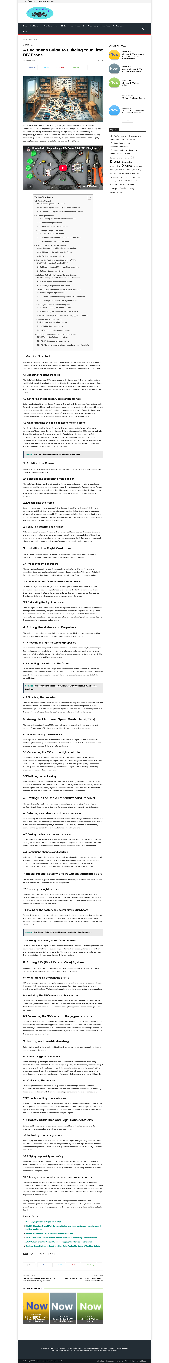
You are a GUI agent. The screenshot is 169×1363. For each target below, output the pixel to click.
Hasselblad (114, 177)
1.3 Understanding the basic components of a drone (61, 212)
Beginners (33, 1254)
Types (121, 192)
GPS (138, 173)
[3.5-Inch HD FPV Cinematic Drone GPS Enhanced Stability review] (36, 1308)
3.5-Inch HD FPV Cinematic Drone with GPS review (133, 112)
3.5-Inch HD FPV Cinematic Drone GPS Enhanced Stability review (36, 1319)
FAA (111, 173)
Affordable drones (128, 139)
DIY (40, 1254)
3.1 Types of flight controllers (52, 233)
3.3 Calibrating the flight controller (54, 241)
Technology (114, 192)
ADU (117, 136)
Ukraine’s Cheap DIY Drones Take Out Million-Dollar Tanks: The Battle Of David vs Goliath (63, 1246)
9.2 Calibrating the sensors (51, 326)
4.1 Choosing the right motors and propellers (58, 248)
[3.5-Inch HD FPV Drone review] (90, 1308)
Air (137, 150)
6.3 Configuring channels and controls (55, 286)
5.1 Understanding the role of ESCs (54, 263)
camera (127, 154)
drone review (115, 166)
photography (138, 181)
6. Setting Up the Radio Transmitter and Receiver (56, 275)
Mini (125, 181)
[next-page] (28, 1327)
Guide (52, 1254)
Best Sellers (36, 1314)
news (130, 181)
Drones (45, 1254)
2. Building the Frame (45, 216)
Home (25, 40)
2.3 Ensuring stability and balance (54, 227)
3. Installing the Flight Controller (49, 231)
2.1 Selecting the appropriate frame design (58, 219)
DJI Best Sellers (127, 95)
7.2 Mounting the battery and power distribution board (62, 297)
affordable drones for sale (120, 143)
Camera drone (116, 158)
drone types (138, 166)
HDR (121, 177)
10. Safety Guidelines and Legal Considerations (56, 334)
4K (111, 136)
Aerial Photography (131, 136)
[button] (143, 29)
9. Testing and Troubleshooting (49, 319)
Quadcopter (114, 189)
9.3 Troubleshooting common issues (55, 330)
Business (120, 154)
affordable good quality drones (122, 150)
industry (133, 177)
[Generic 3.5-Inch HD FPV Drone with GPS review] (63, 1308)
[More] (85, 67)
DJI (132, 157)
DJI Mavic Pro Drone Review (133, 98)
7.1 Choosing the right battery (52, 293)
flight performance (125, 173)
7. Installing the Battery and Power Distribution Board (58, 290)
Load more (126, 121)
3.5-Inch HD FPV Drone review (89, 1320)
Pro (116, 184)
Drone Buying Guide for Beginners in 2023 (43, 1222)
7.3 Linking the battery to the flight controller (59, 301)
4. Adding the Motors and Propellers (51, 245)
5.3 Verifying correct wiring (51, 271)
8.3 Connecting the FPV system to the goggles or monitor (64, 315)
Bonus (112, 154)
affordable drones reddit (119, 146)
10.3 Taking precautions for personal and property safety (65, 345)
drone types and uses (117, 170)
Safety (132, 189)
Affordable (114, 139)
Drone (115, 161)
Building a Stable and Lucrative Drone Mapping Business (49, 1233)
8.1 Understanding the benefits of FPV (55, 307)
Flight (115, 173)
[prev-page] (24, 1327)
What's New (33, 40)
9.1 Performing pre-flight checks (53, 322)
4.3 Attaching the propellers (52, 256)
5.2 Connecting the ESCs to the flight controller (59, 267)
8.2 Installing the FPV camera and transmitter (59, 311)
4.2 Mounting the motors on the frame (56, 252)
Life (139, 177)
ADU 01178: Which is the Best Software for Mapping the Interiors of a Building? (59, 1242)
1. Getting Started (43, 201)
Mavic (120, 181)
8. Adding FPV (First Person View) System (53, 305)
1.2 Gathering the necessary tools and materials (60, 208)
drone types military (134, 170)
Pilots (112, 185)
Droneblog (126, 162)
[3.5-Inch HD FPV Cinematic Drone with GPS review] (114, 110)
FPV (133, 173)
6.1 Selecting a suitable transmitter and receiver (60, 278)
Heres (127, 177)
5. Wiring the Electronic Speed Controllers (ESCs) (56, 260)
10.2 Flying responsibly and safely (55, 341)
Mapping (113, 181)
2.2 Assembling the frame (51, 223)
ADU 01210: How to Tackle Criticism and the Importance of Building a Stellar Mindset (61, 1238)
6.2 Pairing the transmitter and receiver (56, 282)
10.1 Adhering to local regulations (54, 337)
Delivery (126, 158)
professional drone (127, 184)
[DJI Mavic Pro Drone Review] (114, 96)
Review (124, 188)
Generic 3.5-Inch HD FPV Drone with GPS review (63, 1320)
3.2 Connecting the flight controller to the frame (60, 237)
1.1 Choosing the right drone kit (52, 204)
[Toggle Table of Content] (88, 198)
